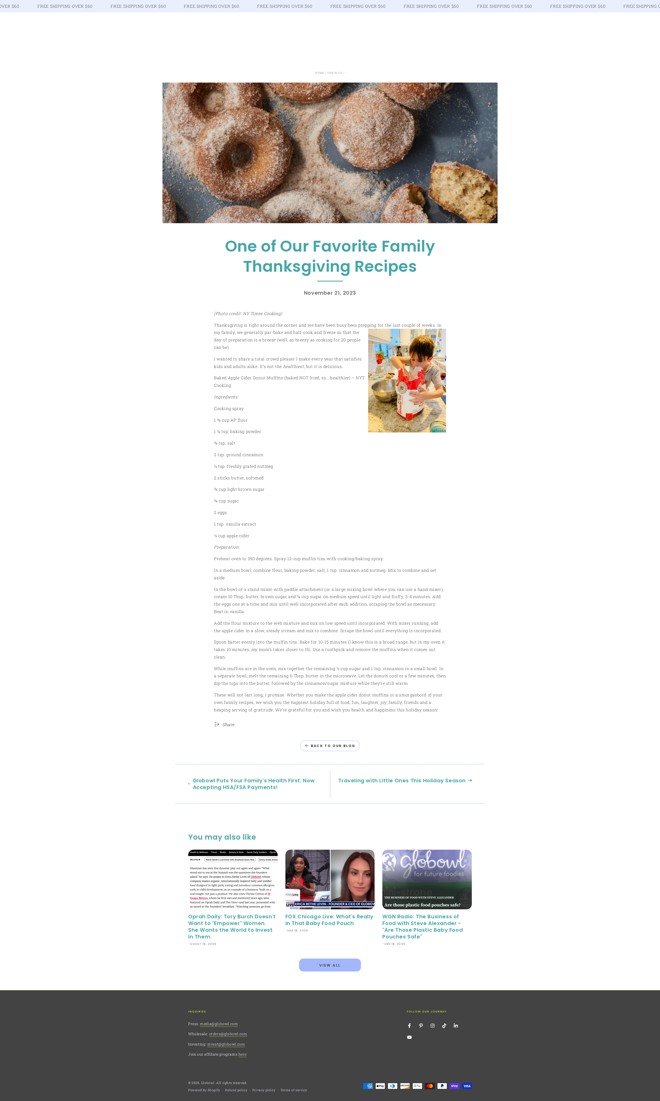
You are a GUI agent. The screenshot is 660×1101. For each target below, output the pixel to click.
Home (319, 73)
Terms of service (293, 1090)
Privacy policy (263, 1090)
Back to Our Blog (333, 745)
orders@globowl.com (228, 1033)
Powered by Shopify (204, 1090)
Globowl (207, 1083)
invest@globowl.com (226, 1044)
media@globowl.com (219, 1023)
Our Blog (335, 73)
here (242, 1054)
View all (330, 965)
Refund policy (236, 1090)
